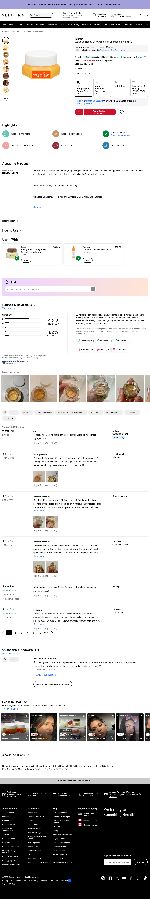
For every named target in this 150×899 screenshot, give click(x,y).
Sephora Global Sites (10, 846)
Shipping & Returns (86, 103)
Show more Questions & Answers (52, 684)
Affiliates (5, 834)
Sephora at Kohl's (60, 846)
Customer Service (60, 812)
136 (46, 632)
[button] (117, 57)
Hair (62, 24)
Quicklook (9, 254)
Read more (38, 510)
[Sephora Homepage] (13, 15)
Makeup (29, 24)
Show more (38, 207)
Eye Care (16, 31)
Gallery (30, 820)
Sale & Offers (142, 24)
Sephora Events (8, 838)
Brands (97, 24)
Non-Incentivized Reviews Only (69, 412)
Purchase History (34, 828)
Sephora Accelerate (10, 856)
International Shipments (62, 834)
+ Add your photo (10, 708)
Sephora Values (8, 824)
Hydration (124, 50)
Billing (55, 830)
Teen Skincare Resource (63, 862)
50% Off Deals (15, 24)
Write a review (9, 308)
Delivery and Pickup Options (61, 821)
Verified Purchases (44, 412)
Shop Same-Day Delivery (38, 862)
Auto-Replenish (34, 842)
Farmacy (79, 39)
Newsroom (6, 816)
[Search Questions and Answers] (5, 659)
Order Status (33, 824)
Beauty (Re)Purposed (11, 860)
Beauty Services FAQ (61, 842)
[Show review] (15, 388)
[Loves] (138, 15)
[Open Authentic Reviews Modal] (28, 362)
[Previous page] (3, 632)
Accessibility (58, 858)
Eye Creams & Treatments (33, 31)
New (4, 24)
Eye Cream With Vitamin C (32, 765)
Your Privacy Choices (58, 880)
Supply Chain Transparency (7, 829)
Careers (5, 820)
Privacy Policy (7, 880)
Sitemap (44, 880)
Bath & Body (73, 24)
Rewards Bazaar (34, 850)
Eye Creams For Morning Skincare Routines (22, 769)
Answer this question (46, 674)
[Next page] (51, 632)
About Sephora (8, 812)
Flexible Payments (60, 854)
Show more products (120, 135)
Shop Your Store (34, 858)
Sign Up (141, 861)
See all (6, 99)
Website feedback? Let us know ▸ (75, 780)
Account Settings (34, 832)
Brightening (104, 50)
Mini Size (86, 24)
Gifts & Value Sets (112, 24)
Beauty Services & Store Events (37, 837)
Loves (30, 854)
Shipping (56, 826)
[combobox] (41, 15)
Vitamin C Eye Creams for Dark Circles (64, 765)
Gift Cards (128, 24)
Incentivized (117, 437)
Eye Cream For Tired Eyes (56, 769)
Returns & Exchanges (61, 816)
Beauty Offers (33, 846)
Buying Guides (59, 838)
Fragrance (52, 24)
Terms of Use (21, 880)
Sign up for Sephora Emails (117, 855)
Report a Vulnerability (11, 864)
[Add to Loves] (122, 112)
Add (26, 260)
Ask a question (98, 47)
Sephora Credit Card (36, 816)
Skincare (40, 24)
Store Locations (59, 850)
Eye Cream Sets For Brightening (98, 765)
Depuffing (115, 50)
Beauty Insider (33, 812)
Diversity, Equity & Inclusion (9, 851)
